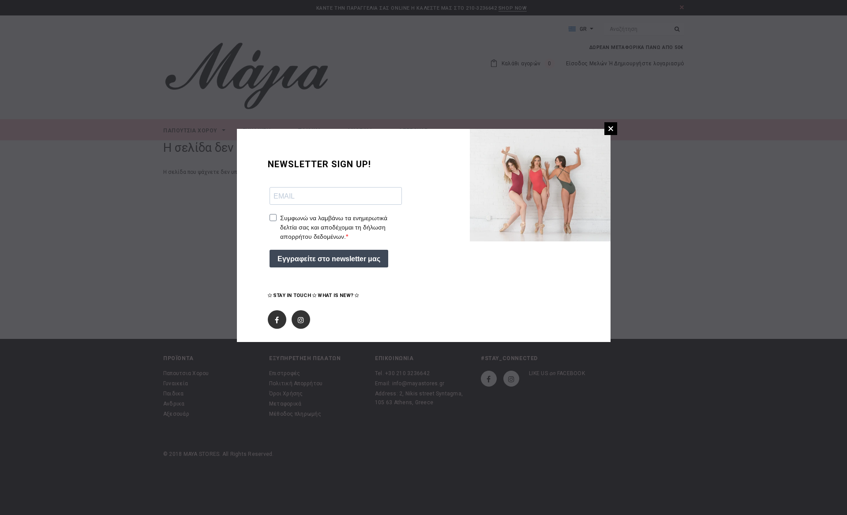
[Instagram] (301, 318)
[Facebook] (277, 318)
